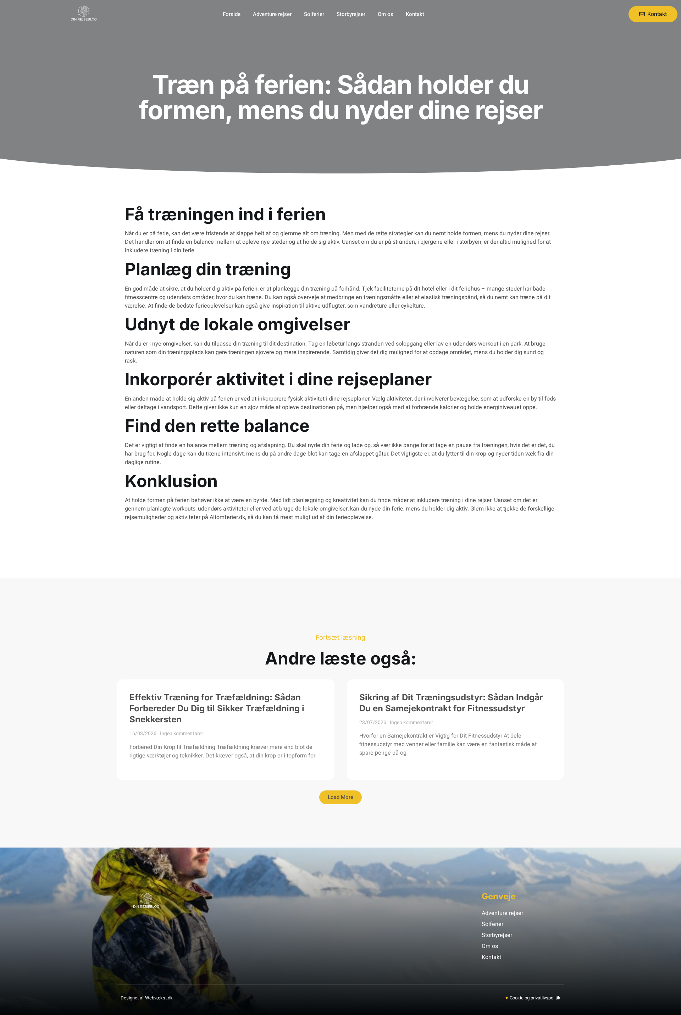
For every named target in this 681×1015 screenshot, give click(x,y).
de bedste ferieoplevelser (201, 306)
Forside (231, 14)
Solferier (314, 14)
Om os (385, 14)
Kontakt (415, 14)
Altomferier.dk (227, 517)
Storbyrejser (351, 14)
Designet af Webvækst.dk (147, 997)
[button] (340, 797)
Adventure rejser (272, 14)
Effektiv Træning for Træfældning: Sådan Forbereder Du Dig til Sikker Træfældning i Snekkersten (216, 708)
